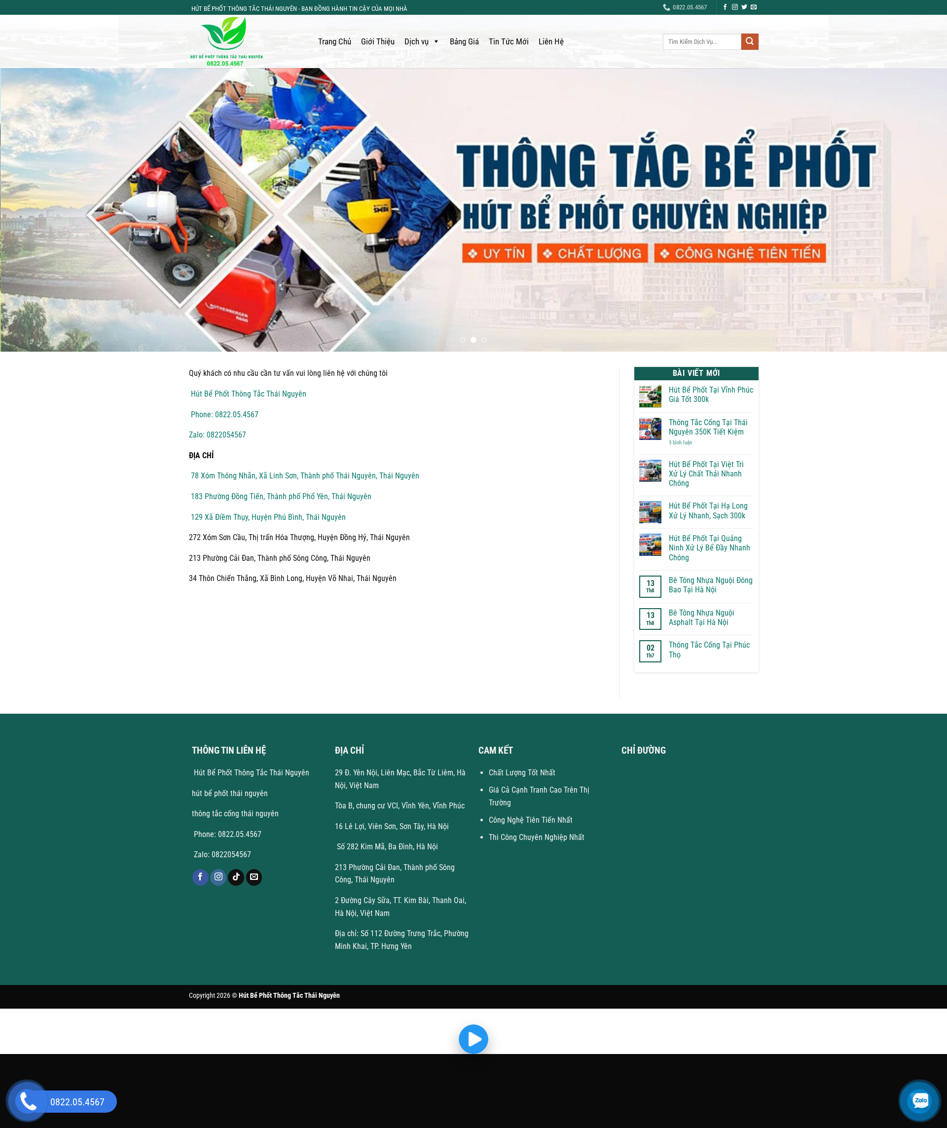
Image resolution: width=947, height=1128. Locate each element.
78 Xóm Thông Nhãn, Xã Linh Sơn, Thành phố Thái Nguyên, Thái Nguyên (304, 475)
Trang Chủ (334, 41)
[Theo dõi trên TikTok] (236, 877)
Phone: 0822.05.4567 (223, 414)
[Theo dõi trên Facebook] (725, 7)
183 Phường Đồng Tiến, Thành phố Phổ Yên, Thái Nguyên (280, 496)
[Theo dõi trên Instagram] (735, 7)
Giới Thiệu (378, 41)
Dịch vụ (416, 41)
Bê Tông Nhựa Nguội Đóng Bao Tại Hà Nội (711, 585)
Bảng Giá (464, 41)
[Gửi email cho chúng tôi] (754, 7)
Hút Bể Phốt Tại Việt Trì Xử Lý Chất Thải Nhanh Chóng (706, 474)
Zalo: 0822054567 (217, 434)
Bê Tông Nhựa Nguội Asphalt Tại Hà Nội (701, 617)
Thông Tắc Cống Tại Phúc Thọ (709, 649)
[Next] (915, 210)
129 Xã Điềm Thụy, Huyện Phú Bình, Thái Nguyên (267, 517)
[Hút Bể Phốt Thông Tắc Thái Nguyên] (243, 41)
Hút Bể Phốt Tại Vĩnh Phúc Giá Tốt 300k (711, 394)
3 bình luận (688, 442)
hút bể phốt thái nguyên (230, 793)
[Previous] (31, 210)
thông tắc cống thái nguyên (235, 813)
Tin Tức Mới (509, 41)
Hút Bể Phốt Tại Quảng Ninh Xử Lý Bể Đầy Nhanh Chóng (709, 548)
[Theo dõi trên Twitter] (744, 7)
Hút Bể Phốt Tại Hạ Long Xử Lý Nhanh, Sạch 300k (708, 510)
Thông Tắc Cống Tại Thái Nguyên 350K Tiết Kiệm (708, 427)
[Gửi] (749, 42)
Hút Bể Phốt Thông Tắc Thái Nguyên (247, 394)
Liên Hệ (551, 41)
